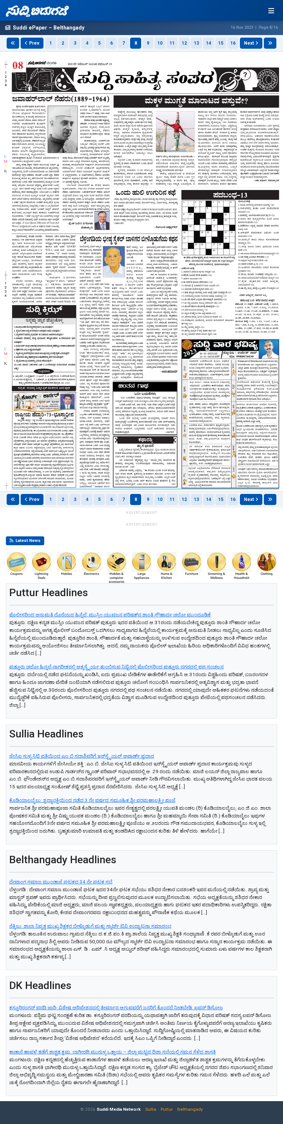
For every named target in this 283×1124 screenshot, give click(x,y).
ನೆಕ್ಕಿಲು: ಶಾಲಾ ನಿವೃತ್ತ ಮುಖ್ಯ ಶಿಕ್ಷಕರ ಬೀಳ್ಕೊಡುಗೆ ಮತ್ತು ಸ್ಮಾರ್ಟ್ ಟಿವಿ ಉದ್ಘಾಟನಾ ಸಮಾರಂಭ (90, 926)
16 (232, 43)
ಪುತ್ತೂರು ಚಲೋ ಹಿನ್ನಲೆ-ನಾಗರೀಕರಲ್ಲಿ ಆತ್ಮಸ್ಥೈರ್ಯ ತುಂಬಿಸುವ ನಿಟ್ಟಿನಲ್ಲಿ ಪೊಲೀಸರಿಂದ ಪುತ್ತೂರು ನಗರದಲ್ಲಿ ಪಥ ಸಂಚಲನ (116, 667)
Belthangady (190, 1109)
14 (208, 43)
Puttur (167, 1109)
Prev (34, 43)
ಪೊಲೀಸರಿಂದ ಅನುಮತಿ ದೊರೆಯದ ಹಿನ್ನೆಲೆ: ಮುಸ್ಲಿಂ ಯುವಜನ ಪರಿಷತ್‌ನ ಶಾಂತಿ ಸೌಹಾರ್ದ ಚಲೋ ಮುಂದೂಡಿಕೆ (110, 615)
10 (160, 43)
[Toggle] (271, 11)
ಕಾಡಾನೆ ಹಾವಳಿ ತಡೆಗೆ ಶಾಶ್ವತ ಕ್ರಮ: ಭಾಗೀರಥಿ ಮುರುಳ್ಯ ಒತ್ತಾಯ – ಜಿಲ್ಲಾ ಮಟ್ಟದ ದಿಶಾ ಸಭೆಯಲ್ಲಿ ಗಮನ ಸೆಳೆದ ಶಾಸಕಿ (112, 1052)
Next (249, 43)
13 (196, 43)
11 (172, 43)
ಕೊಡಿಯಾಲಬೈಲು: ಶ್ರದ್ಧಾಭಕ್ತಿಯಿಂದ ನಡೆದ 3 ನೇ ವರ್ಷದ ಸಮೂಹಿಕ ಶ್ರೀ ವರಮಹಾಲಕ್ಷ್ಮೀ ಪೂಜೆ (92, 800)
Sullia (150, 1109)
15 (220, 43)
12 (184, 43)
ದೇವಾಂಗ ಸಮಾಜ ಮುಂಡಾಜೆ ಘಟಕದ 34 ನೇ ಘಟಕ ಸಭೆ (60, 882)
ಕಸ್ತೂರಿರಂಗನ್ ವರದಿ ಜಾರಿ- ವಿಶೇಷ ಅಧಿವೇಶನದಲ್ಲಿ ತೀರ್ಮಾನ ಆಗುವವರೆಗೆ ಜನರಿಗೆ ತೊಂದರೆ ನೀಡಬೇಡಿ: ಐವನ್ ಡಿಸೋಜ (116, 1007)
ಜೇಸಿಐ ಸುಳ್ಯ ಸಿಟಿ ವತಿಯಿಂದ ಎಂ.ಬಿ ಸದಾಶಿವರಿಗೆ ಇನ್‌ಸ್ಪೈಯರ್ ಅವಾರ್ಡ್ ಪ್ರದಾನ (81, 756)
